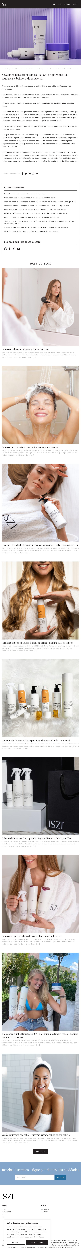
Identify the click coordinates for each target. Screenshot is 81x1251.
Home (3, 69)
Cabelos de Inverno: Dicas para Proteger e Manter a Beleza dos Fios (35, 213)
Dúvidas (67, 4)
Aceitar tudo (37, 1242)
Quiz (3, 1214)
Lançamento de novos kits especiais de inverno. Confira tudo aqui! (35, 209)
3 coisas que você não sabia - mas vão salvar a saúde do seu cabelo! (36, 227)
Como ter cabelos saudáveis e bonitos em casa (25, 194)
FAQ (3, 1217)
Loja (53, 4)
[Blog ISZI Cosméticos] (5, 4)
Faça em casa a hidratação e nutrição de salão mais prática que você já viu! (40, 201)
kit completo (9, 152)
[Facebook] (22, 173)
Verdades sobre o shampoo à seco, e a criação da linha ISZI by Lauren (36, 205)
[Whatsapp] (33, 173)
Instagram (44, 1209)
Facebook (44, 1212)
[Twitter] (26, 173)
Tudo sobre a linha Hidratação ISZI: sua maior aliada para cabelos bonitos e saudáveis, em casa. (40, 222)
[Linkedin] (30, 173)
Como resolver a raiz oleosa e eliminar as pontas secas (30, 198)
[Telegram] (37, 173)
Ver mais (40, 1151)
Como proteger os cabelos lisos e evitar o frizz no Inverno (31, 217)
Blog (59, 4)
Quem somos (6, 1212)
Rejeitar (16, 1242)
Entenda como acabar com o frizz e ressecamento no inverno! (31, 231)
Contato (75, 4)
